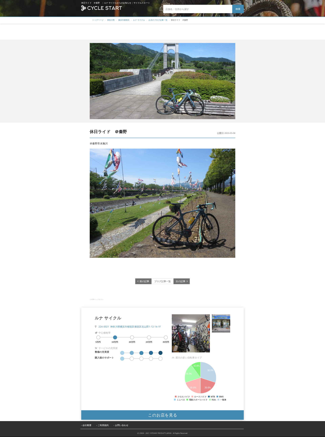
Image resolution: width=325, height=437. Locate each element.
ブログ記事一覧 (162, 281)
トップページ (98, 20)
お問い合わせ (121, 425)
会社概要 (86, 425)
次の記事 (181, 281)
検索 (238, 8)
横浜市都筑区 (124, 20)
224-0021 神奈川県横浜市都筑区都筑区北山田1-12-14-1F (130, 326)
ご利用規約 (103, 425)
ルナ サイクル (139, 20)
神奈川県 (111, 20)
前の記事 (143, 281)
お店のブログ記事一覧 (157, 20)
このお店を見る (162, 415)
